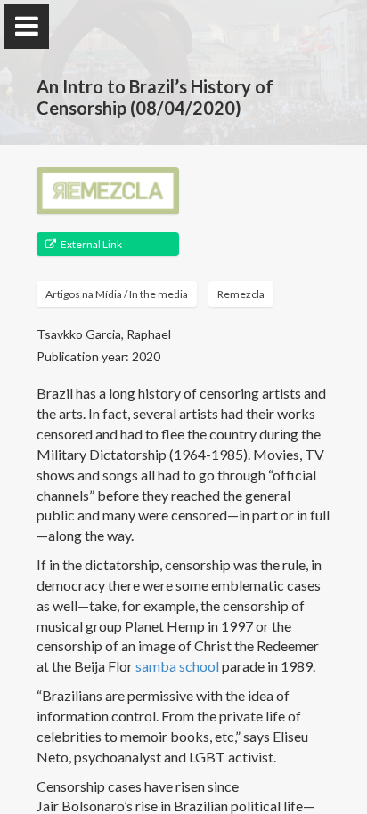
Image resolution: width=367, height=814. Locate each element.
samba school (177, 665)
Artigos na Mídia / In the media (116, 294)
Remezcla (241, 294)
